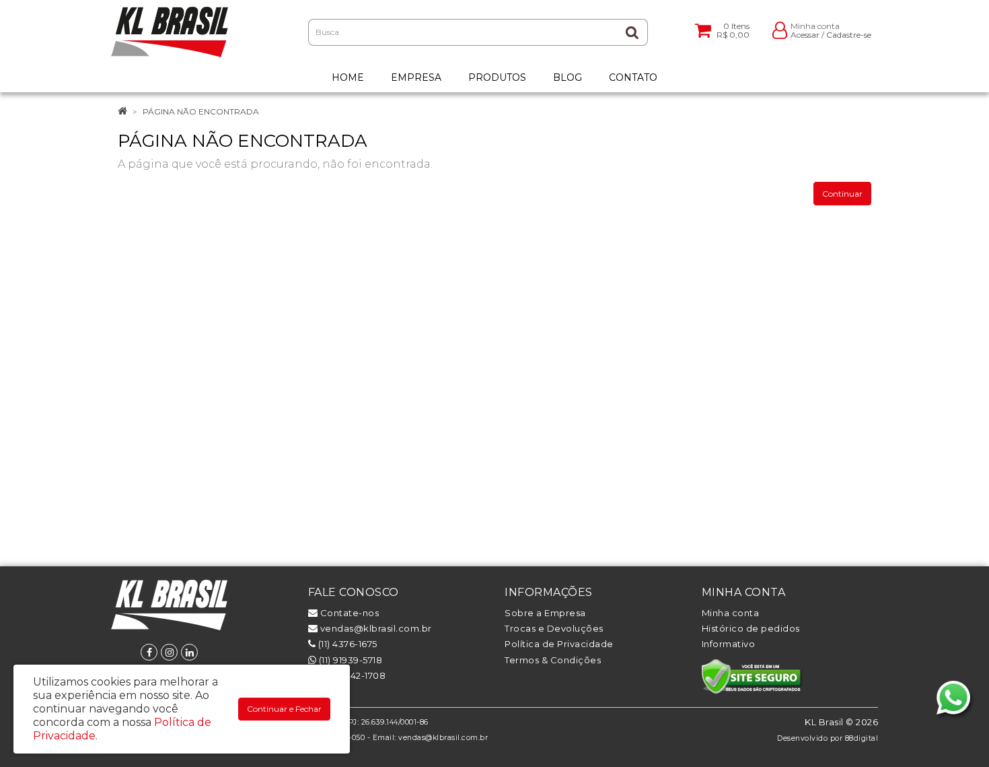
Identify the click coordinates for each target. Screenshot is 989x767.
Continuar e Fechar (284, 709)
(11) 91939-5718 (349, 660)
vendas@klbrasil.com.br (375, 628)
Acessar (805, 35)
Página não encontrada (201, 111)
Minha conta (731, 612)
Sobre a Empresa (545, 612)
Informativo (729, 643)
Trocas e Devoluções (554, 628)
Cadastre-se (848, 35)
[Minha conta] (779, 29)
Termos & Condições (553, 660)
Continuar (842, 194)
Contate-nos (348, 612)
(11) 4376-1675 (346, 643)
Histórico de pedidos (751, 628)
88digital (862, 738)
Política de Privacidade (559, 643)
